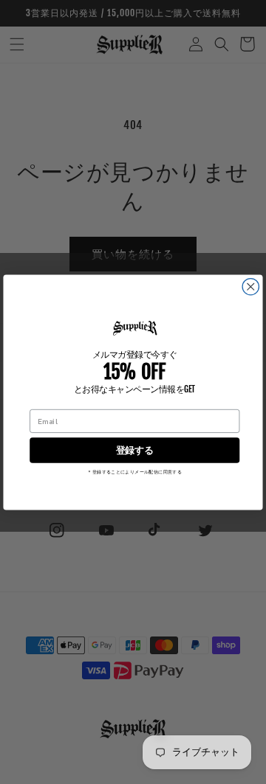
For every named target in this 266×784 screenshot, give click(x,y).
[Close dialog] (250, 286)
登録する (135, 450)
